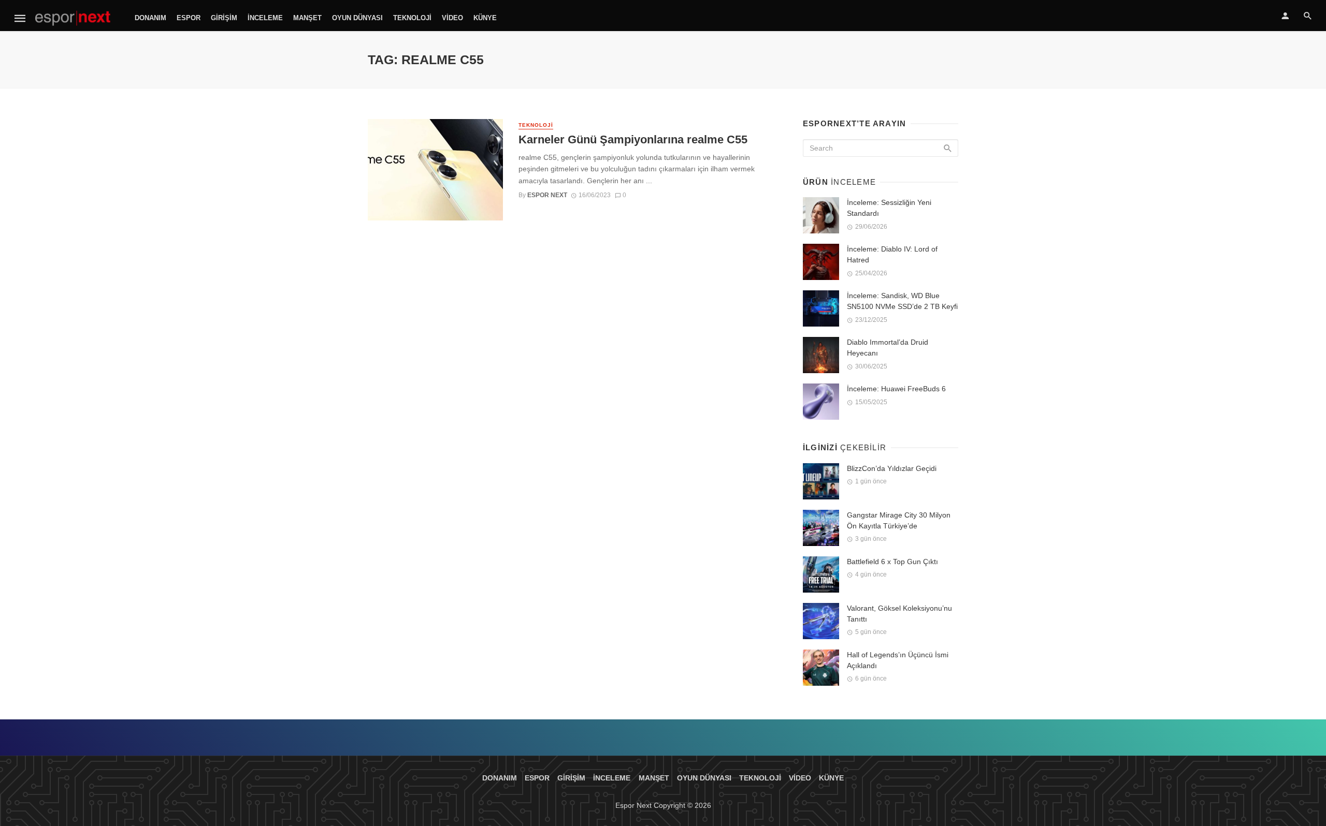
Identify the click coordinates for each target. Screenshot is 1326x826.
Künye (485, 18)
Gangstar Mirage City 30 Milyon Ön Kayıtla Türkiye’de (898, 520)
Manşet (307, 18)
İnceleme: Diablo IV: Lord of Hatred (892, 254)
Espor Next (547, 195)
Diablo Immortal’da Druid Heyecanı (887, 347)
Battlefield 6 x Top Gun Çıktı (892, 561)
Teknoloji (412, 18)
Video (452, 18)
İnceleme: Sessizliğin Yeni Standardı (889, 207)
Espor (188, 18)
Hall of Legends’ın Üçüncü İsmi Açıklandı (897, 660)
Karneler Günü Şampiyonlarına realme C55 (632, 139)
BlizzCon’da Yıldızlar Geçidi (891, 468)
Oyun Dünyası (357, 18)
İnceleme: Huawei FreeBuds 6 (896, 389)
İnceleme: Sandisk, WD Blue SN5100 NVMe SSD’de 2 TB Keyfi (902, 301)
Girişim (224, 18)
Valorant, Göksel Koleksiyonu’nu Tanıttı (899, 613)
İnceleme (265, 18)
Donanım (150, 18)
